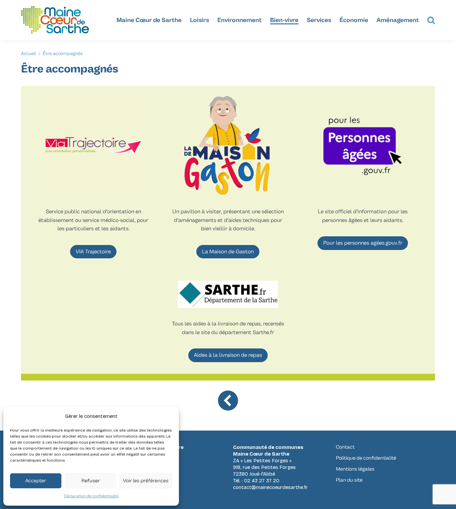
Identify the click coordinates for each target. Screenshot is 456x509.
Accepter (35, 481)
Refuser (90, 481)
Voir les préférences (146, 481)
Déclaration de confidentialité (91, 496)
